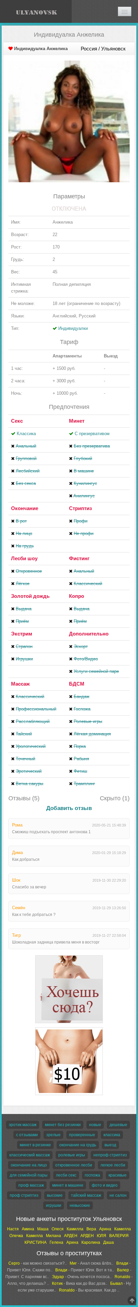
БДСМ (76, 684)
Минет (76, 421)
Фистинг (79, 558)
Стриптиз (80, 508)
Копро (76, 596)
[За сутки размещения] (69, 1028)
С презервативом (92, 433)
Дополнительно (89, 634)
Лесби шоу (24, 558)
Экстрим (21, 634)
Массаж (20, 684)
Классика (26, 433)
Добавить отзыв (69, 808)
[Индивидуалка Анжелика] (69, 120)
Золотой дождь (30, 596)
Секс (17, 421)
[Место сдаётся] (69, 956)
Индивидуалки (73, 328)
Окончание (24, 508)
